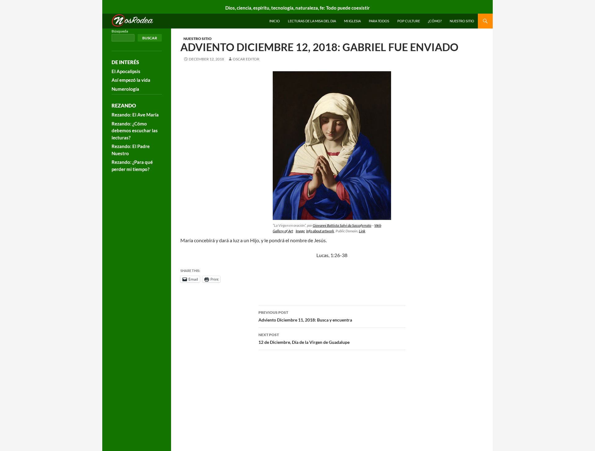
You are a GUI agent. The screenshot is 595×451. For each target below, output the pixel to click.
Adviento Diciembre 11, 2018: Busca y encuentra (305, 316)
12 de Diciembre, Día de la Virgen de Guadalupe (304, 338)
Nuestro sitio (462, 21)
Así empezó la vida (131, 80)
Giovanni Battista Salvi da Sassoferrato (342, 225)
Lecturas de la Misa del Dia (312, 21)
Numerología (125, 89)
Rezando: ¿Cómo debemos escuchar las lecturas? (135, 130)
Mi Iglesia (352, 21)
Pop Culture (408, 21)
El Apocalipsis (126, 71)
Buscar (149, 38)
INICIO (274, 21)
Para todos (379, 21)
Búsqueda (120, 31)
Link (362, 231)
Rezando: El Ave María (135, 114)
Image (300, 231)
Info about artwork (320, 231)
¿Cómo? (435, 21)
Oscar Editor (246, 59)
